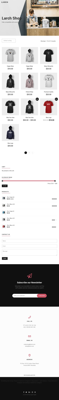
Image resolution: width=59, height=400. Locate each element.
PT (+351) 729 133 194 (29, 325)
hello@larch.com (29, 346)
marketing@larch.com (29, 344)
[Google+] (29, 392)
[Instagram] (32, 392)
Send (4, 258)
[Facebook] (24, 392)
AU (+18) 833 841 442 (29, 327)
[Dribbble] (35, 392)
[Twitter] (26, 392)
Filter (4, 186)
